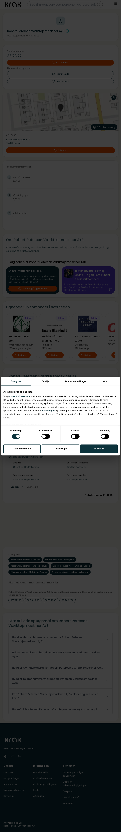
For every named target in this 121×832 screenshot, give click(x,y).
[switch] (45, 436)
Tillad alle (99, 448)
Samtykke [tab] (16, 381)
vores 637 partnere (19, 396)
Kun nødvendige (22, 448)
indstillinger (48, 410)
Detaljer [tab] (46, 381)
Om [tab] (105, 381)
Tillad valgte (60, 448)
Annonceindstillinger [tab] (75, 381)
